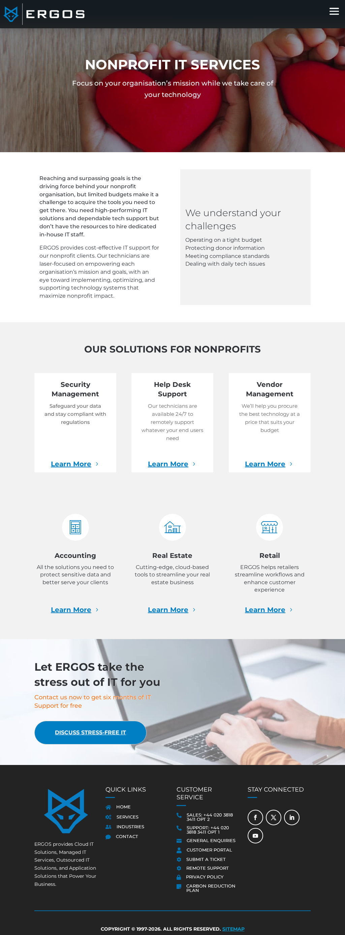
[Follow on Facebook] (255, 817)
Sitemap (233, 929)
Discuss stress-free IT (90, 732)
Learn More (71, 464)
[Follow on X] (273, 817)
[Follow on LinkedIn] (292, 817)
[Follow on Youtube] (255, 835)
